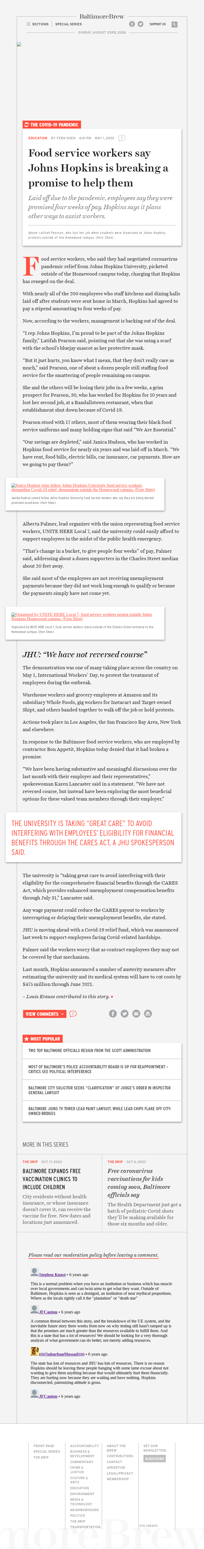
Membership (118, 1479)
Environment (82, 1494)
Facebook (132, 24)
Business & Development (82, 1453)
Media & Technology (81, 1501)
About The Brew (116, 1448)
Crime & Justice (77, 1469)
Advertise (116, 1467)
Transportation (85, 1527)
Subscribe (154, 1458)
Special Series (46, 1451)
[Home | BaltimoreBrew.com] (102, 16)
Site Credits (148, 1526)
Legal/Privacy (120, 1473)
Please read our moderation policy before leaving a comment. (93, 1255)
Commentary (82, 1462)
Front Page (43, 1446)
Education (37, 138)
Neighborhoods (84, 1510)
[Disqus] (102, 1332)
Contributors (120, 1456)
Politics (77, 1515)
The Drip (30, 1162)
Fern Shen (66, 138)
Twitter (140, 24)
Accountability (84, 1446)
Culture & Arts (79, 1480)
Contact (114, 1462)
